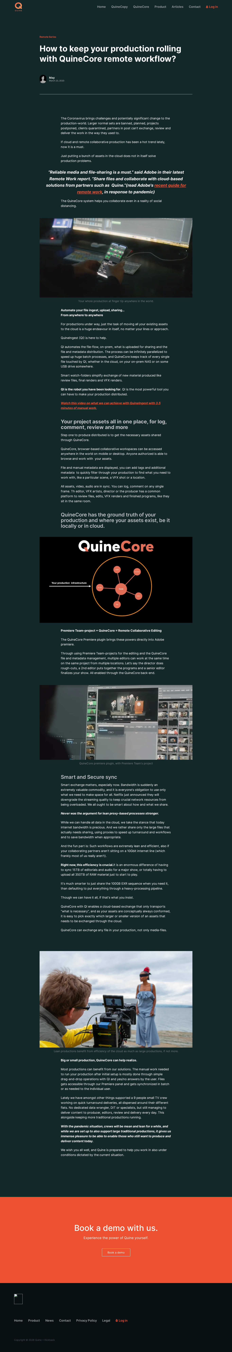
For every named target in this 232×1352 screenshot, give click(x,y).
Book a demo (116, 1252)
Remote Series (48, 37)
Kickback (49, 1339)
